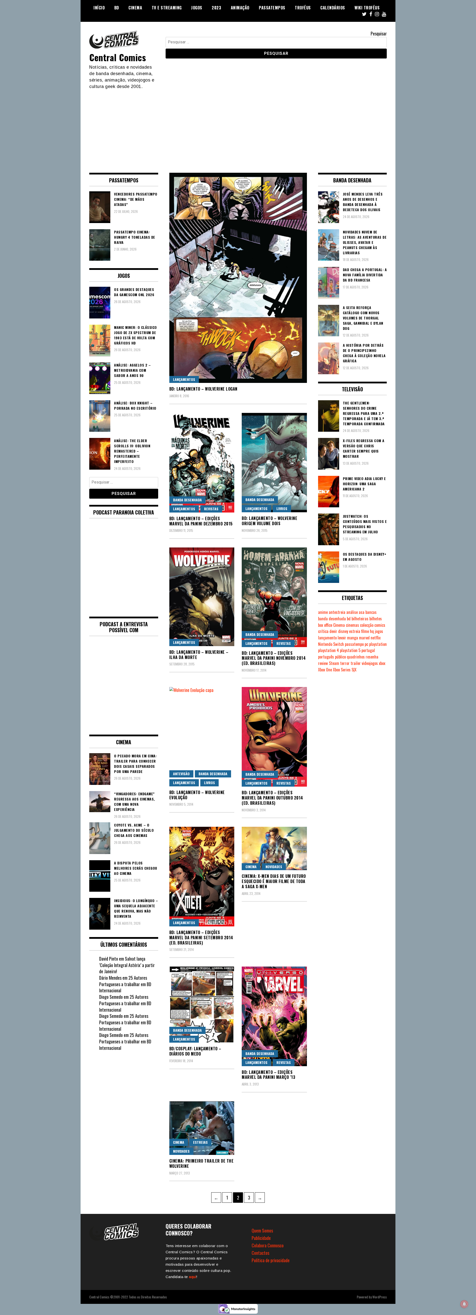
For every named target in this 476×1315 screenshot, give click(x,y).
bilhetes (375, 619)
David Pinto (108, 958)
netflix (376, 638)
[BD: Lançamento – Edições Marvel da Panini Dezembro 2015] (202, 463)
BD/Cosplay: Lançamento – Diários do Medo (195, 1051)
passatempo (354, 644)
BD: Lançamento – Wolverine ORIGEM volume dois (269, 520)
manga (352, 638)
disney (343, 631)
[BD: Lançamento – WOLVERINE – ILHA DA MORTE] (202, 596)
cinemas (352, 625)
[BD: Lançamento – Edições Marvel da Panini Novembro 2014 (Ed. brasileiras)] (274, 597)
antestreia (337, 612)
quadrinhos (356, 657)
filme (365, 631)
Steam (334, 663)
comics (379, 625)
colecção (366, 625)
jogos (379, 631)
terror (345, 663)
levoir (342, 638)
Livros (281, 508)
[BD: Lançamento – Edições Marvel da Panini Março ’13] (274, 1016)
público (340, 657)
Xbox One (325, 670)
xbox (382, 663)
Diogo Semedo (111, 997)
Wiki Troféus (367, 8)
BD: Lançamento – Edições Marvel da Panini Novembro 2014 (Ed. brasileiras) (274, 658)
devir (333, 631)
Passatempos (272, 8)
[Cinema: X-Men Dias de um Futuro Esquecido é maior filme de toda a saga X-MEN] (274, 848)
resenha (372, 657)
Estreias (200, 1142)
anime (323, 612)
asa (361, 612)
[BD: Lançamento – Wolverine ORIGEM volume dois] (274, 462)
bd (349, 619)
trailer (356, 663)
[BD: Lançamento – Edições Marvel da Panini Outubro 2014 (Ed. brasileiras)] (274, 737)
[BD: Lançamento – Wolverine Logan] (238, 278)
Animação (240, 8)
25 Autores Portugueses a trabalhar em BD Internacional (125, 984)
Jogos (196, 8)
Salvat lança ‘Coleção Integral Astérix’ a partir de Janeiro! (127, 964)
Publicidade (261, 1238)
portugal (368, 650)
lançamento (327, 638)
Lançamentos (184, 379)
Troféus (303, 8)
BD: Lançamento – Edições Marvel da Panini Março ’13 (268, 1074)
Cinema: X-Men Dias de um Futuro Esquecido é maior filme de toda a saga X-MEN (274, 881)
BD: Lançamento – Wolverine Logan (203, 389)
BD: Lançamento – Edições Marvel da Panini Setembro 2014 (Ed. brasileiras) (201, 937)
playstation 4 (328, 650)
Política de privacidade (271, 1260)
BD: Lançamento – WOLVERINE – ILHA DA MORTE (199, 654)
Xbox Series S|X (345, 670)
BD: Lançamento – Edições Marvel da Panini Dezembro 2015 (201, 521)
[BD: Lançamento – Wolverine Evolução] (202, 736)
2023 (216, 8)
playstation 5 (350, 650)
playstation (378, 644)
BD (116, 8)
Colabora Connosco (268, 1245)
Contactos (260, 1253)
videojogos (370, 663)
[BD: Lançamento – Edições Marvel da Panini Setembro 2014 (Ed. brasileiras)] (202, 876)
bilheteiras (360, 619)
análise (352, 612)
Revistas (211, 508)
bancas (371, 612)
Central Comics (117, 57)
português (326, 657)
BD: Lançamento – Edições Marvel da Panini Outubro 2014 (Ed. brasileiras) (272, 798)
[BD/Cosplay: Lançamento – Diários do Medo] (202, 1005)
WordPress (379, 1296)
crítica (323, 631)
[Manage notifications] (464, 1304)
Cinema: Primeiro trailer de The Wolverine (201, 1163)
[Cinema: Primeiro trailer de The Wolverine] (202, 1128)
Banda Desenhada (187, 499)
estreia (354, 631)
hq (372, 631)
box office (325, 625)
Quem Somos (262, 1230)
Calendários (332, 8)
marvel (364, 638)
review (323, 663)
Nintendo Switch (331, 644)
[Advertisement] (238, 127)
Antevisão (181, 773)
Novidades (274, 866)
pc (366, 644)
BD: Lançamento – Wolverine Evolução (197, 794)
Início (99, 8)
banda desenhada (332, 619)
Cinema (135, 8)
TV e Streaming (167, 8)
